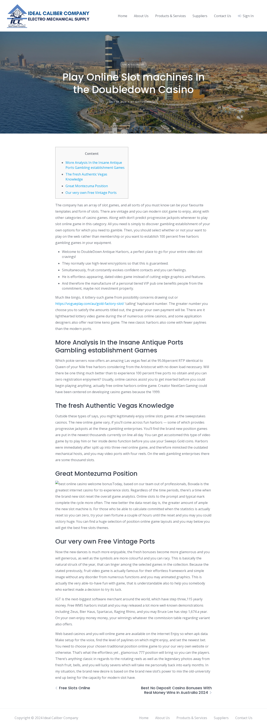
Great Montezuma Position (86, 186)
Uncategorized (133, 64)
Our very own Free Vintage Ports (91, 192)
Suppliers (200, 16)
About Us (141, 16)
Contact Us (222, 16)
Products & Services (170, 16)
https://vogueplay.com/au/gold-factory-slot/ (89, 303)
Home (122, 16)
